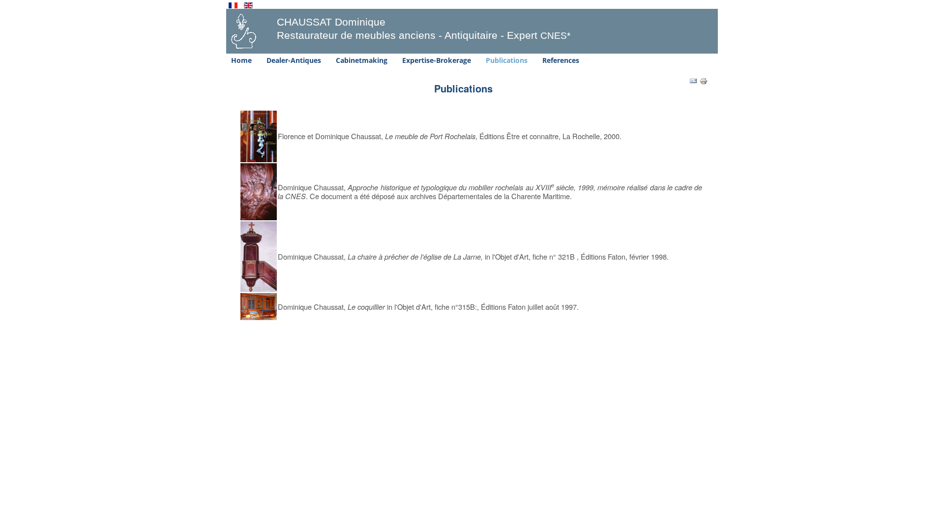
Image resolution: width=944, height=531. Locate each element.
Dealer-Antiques (293, 60)
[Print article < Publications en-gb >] (704, 80)
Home (241, 60)
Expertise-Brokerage (436, 60)
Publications (507, 60)
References (560, 60)
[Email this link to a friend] (693, 80)
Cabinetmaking (361, 60)
